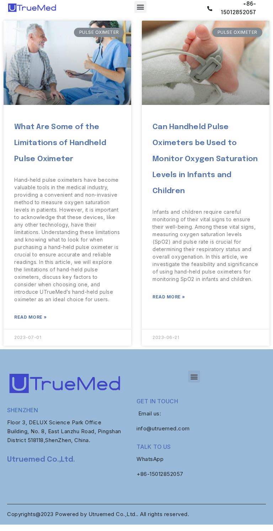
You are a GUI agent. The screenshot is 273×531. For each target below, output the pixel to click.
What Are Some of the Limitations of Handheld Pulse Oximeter (60, 143)
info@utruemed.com (163, 428)
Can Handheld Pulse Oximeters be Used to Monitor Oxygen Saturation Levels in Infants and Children (205, 159)
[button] (140, 7)
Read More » (30, 317)
